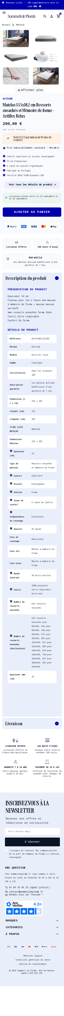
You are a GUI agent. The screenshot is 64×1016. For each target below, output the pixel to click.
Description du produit (25, 278)
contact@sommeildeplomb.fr (26, 892)
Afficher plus (30, 90)
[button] (45, 16)
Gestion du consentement (33, 964)
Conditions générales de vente (33, 960)
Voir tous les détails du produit (31, 184)
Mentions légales (32, 956)
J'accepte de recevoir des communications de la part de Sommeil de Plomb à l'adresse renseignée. (34, 854)
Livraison (14, 723)
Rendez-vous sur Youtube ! (26, 894)
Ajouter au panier (32, 212)
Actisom (7, 98)
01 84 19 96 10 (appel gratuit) (29, 887)
